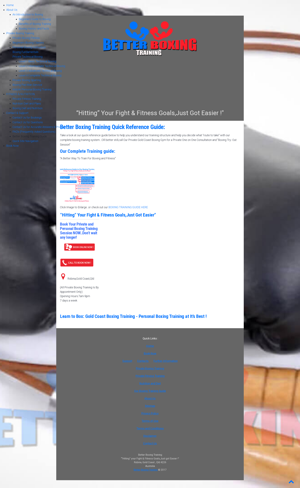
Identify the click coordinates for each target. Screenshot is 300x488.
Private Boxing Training (150, 368)
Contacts (143, 361)
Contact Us (150, 443)
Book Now (150, 353)
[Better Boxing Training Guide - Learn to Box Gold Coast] (77, 201)
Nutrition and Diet (150, 383)
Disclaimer (150, 436)
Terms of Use (150, 421)
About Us (150, 398)
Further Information (166, 361)
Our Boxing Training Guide (150, 391)
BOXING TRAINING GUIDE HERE (128, 207)
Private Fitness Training (150, 376)
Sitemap (150, 406)
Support (127, 361)
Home (150, 346)
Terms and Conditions (150, 428)
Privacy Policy (150, 413)
